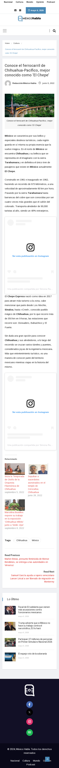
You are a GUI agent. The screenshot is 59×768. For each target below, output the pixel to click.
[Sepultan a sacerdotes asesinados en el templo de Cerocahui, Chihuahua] (38, 469)
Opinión (40, 2)
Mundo (29, 2)
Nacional (8, 2)
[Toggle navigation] (4, 30)
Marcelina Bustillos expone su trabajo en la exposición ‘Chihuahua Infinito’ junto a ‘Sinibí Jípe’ (14, 518)
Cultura (19, 2)
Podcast (51, 2)
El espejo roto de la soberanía (32, 653)
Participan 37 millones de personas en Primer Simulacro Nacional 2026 (35, 641)
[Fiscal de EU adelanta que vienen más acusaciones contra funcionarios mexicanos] (10, 610)
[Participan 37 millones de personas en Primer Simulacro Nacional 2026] (10, 642)
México (35, 540)
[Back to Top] (47, 759)
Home (7, 43)
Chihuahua (21, 540)
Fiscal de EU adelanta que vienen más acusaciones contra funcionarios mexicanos (34, 609)
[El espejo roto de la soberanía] (10, 657)
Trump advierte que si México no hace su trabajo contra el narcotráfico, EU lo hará (34, 625)
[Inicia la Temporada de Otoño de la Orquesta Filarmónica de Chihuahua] (15, 469)
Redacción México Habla (24, 83)
